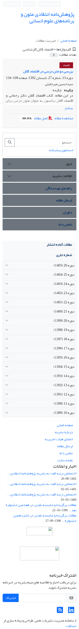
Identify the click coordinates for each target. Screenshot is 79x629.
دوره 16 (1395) (64, 357)
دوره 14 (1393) (64, 376)
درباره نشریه (64, 432)
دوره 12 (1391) (64, 394)
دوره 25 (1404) (64, 274)
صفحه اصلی (68, 40)
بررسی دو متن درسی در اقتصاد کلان (48, 71)
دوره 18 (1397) (64, 339)
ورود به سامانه (48, 4)
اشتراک (10, 598)
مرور (69, 163)
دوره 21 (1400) (64, 311)
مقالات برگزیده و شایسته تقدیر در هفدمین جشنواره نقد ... (41, 507)
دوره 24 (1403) (64, 284)
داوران (67, 212)
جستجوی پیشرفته (61, 150)
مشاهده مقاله (63, 118)
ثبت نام (30, 3)
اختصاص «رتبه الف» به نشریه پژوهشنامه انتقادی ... (41, 473)
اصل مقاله (35, 118)
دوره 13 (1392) (64, 385)
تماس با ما (65, 224)
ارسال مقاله (64, 200)
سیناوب (71, 625)
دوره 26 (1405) (64, 265)
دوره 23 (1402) (64, 293)
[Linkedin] (71, 611)
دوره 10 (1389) (64, 412)
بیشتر (69, 108)
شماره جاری (64, 255)
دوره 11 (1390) (64, 403)
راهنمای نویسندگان (58, 188)
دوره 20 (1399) (64, 320)
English (10, 4)
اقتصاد (66, 65)
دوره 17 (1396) (64, 348)
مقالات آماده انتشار (59, 244)
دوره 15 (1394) (64, 366)
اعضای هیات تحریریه (59, 439)
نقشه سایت (65, 460)
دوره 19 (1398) (64, 330)
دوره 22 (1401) (64, 302)
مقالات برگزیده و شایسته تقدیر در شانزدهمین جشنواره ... (44, 518)
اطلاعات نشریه (62, 176)
